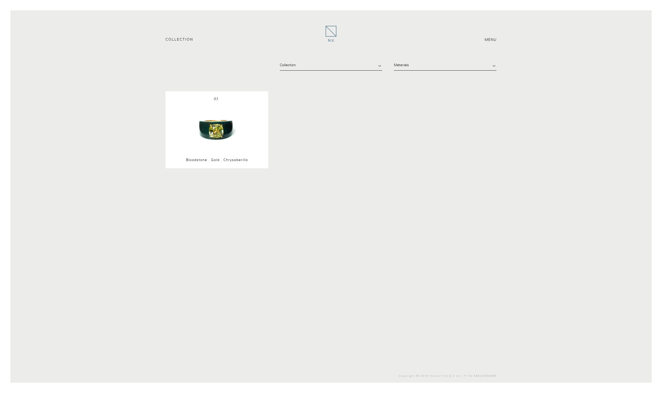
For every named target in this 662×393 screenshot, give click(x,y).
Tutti (169, 65)
